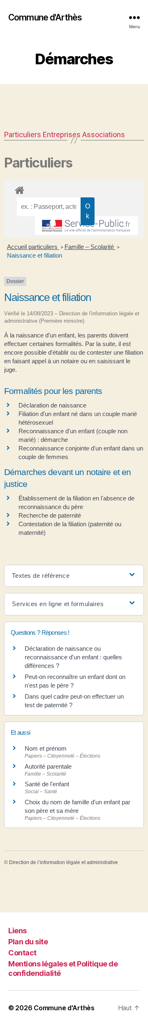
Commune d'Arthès (45, 17)
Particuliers (22, 134)
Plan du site (28, 941)
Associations (103, 134)
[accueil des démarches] (74, 188)
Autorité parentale (48, 766)
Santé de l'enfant (47, 784)
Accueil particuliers (33, 246)
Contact (22, 952)
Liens (17, 930)
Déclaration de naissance (52, 405)
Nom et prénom (46, 748)
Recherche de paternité (49, 515)
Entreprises (62, 134)
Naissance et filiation (34, 255)
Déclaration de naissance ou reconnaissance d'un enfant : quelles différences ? (73, 657)
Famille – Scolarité (90, 246)
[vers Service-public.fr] (86, 225)
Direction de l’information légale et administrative (63, 862)
